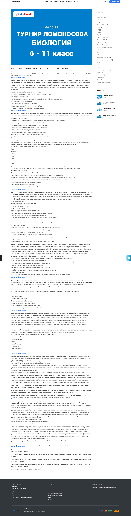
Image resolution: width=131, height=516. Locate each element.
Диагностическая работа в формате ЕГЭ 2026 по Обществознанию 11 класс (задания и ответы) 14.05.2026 (109, 95)
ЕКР (98, 32)
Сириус (99, 72)
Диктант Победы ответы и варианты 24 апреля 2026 (109, 108)
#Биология (16, 469)
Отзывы (62, 1)
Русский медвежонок (103, 70)
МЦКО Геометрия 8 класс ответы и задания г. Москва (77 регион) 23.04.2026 (109, 115)
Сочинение (100, 75)
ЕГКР (98, 27)
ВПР (98, 20)
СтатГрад (99, 77)
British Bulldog (101, 17)
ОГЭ (98, 55)
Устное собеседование (103, 82)
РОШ (98, 67)
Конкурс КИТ (100, 42)
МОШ (98, 50)
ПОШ (98, 62)
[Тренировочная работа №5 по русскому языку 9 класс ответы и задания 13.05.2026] (99, 103)
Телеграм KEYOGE (97, 484)
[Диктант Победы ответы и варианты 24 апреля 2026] (99, 110)
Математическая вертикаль (104, 47)
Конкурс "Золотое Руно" (103, 37)
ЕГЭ (98, 30)
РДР (98, 65)
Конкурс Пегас (101, 45)
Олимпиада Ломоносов (103, 57)
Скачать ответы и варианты (18, 77)
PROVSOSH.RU (41, 511)
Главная (46, 1)
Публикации (69, 1)
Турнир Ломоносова (22, 4)
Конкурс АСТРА (101, 40)
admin (26, 71)
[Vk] (95, 493)
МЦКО (98, 52)
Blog (16, 4)
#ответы (21, 469)
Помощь (75, 1)
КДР (98, 35)
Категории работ (54, 1)
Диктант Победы (101, 25)
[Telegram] (92, 493)
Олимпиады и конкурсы (103, 60)
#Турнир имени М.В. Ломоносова (32, 469)
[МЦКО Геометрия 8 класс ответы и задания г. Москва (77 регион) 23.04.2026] (99, 116)
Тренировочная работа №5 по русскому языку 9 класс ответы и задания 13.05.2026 (109, 102)
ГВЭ (98, 22)
